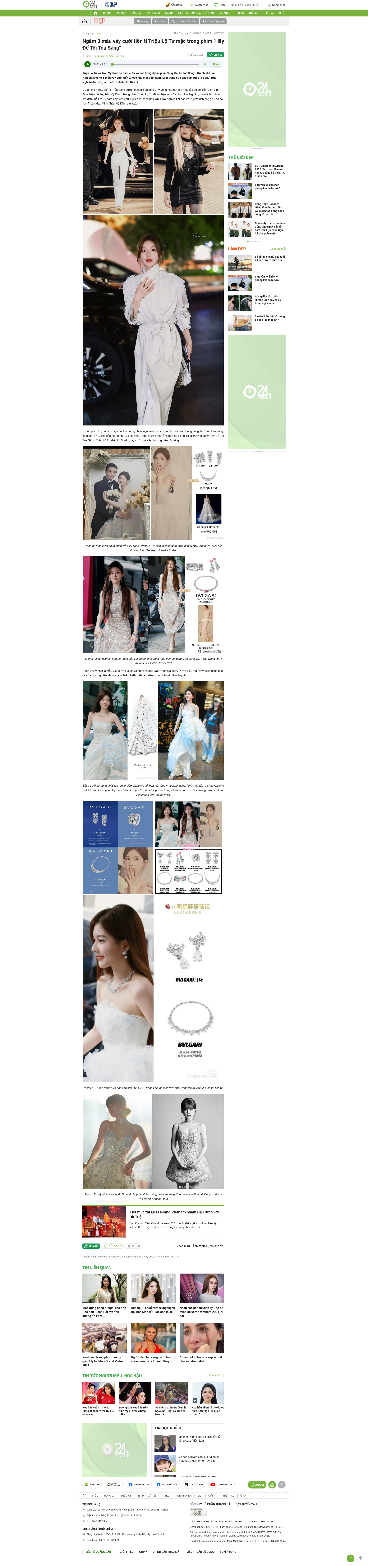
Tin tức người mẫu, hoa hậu (108, 56)
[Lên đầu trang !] (360, 1558)
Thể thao (268, 13)
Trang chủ (88, 33)
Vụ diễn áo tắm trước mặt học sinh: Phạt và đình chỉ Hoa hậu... (170, 1411)
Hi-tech (239, 13)
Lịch (222, 4)
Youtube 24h (224, 1484)
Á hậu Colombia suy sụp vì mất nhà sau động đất (201, 1359)
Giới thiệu (126, 1551)
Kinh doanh (153, 13)
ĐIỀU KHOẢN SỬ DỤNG (200, 1551)
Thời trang (142, 21)
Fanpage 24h (142, 1484)
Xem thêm (215, 1375)
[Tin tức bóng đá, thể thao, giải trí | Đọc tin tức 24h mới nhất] (89, 4)
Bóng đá (136, 13)
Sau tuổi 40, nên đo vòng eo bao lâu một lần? (270, 318)
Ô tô (281, 13)
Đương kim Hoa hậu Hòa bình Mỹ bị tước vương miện (133, 1411)
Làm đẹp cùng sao (213, 21)
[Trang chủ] (88, 21)
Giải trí (169, 13)
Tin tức (107, 13)
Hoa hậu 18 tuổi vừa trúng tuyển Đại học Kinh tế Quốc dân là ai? (153, 1310)
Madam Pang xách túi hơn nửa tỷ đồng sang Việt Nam (199, 1438)
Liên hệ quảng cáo (98, 1551)
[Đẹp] (100, 21)
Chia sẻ (218, 55)
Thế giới (126, 1495)
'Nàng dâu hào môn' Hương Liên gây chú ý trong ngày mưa (268, 300)
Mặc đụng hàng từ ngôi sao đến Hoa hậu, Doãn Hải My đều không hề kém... (104, 1312)
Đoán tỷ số (201, 4)
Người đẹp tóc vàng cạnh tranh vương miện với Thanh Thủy (152, 1359)
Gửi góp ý (115, 1246)
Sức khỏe (224, 13)
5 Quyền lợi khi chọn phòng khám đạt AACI (268, 278)
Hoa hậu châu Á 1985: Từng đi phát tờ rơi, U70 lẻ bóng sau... (98, 1411)
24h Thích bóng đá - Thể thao (196, 13)
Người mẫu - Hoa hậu (184, 21)
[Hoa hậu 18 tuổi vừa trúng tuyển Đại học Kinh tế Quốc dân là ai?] (153, 1288)
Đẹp (99, 33)
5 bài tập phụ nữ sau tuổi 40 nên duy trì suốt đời (270, 258)
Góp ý (143, 1551)
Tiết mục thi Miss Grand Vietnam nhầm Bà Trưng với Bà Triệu (174, 1214)
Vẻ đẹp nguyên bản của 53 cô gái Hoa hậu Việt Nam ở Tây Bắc (199, 1458)
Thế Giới (253, 13)
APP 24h (95, 1484)
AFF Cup (121, 13)
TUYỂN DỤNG (228, 1551)
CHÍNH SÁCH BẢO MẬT (167, 1551)
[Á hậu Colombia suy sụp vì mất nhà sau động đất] (202, 1337)
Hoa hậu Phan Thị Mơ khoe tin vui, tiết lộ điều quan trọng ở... (208, 1411)
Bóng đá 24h (169, 1484)
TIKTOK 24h (196, 1484)
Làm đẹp (160, 21)
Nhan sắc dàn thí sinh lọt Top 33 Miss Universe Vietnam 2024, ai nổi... (201, 1312)
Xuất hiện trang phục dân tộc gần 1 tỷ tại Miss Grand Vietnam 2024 (104, 1361)
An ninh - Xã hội (146, 1495)
